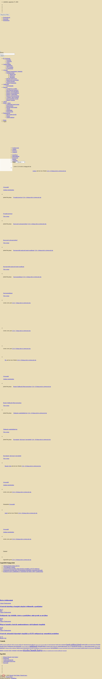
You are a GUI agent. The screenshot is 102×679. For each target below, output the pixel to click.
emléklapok (33, 646)
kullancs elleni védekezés (10, 648)
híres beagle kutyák (90, 646)
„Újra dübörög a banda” (9, 567)
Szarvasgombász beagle (12, 98)
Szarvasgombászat (18, 277)
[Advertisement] (51, 135)
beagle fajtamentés (51, 644)
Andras (34, 171)
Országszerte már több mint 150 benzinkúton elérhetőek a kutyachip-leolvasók (23, 570)
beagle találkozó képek (73, 644)
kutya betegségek (24, 648)
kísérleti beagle (84, 648)
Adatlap (14, 149)
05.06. (1, 627)
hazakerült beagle (77, 646)
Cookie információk (8, 660)
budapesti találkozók (25, 646)
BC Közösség (6, 58)
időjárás (96, 646)
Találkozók (6, 84)
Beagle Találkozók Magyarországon (22, 386)
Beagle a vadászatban (11, 94)
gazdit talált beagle (62, 646)
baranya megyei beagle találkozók (41, 644)
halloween (69, 646)
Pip (5, 360)
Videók (8, 108)
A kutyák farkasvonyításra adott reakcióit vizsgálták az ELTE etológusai (21, 568)
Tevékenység (15, 148)
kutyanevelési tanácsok (45, 648)
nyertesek (14, 650)
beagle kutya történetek (61, 644)
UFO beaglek (9, 67)
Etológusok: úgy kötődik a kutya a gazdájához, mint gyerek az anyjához (24, 615)
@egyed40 (6, 187)
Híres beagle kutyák (11, 114)
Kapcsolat (5, 19)
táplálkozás (45, 650)
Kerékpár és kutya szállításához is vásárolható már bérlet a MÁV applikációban (23, 571)
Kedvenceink (9, 111)
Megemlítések (15, 156)
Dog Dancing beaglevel (12, 90)
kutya (18, 648)
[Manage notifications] (3, 675)
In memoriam (9, 68)
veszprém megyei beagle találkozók (55, 650)
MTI (1, 611)
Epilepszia (12, 75)
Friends (14, 150)
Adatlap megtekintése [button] (8, 190)
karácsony (2, 648)
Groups (14, 152)
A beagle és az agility (11, 88)
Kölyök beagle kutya (11, 78)
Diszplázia (12, 77)
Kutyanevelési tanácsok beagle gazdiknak (23, 250)
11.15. (1, 636)
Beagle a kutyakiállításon (12, 93)
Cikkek (5, 101)
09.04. (1, 618)
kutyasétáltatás (54, 648)
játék (99, 646)
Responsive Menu (5, 14)
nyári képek (20, 650)
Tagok (8, 63)
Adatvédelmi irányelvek (9, 661)
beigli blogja (93, 644)
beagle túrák (84, 644)
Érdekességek (6, 113)
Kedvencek (15, 157)
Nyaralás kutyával (17, 197)
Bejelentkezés (6, 17)
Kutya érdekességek (6, 600)
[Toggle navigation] (0, 51)
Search (1, 52)
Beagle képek (9, 106)
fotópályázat (42, 646)
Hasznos (5, 87)
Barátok (14, 159)
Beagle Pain (13, 74)
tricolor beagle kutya (32, 650)
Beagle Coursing (10, 100)
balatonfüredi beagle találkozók (29, 644)
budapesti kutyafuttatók (14, 646)
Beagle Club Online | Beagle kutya (18, 675)
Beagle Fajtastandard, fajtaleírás (14, 71)
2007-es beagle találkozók (17, 644)
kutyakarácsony (37, 648)
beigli (6, 513)
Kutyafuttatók (9, 85)
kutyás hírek (65, 648)
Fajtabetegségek (10, 73)
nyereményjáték (7, 650)
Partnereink (6, 658)
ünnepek (65, 650)
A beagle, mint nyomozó (12, 97)
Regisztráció (6, 20)
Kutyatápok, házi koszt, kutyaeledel (22, 439)
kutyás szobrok (70, 648)
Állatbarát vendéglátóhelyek (20, 413)
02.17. (1, 609)
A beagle (5, 70)
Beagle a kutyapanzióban (12, 96)
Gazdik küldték (7, 64)
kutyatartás (60, 648)
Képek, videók (7, 103)
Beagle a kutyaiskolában (12, 91)
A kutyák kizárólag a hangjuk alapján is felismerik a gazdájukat (21, 606)
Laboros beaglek (10, 81)
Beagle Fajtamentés (11, 83)
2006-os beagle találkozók (5, 644)
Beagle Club (8, 466)
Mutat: (14, 162)
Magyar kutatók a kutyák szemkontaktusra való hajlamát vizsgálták (22, 624)
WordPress (13, 678)
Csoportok (9, 61)
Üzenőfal (8, 60)
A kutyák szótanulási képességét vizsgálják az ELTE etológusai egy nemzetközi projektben (29, 633)
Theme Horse (9, 676)
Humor (8, 116)
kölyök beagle (91, 648)
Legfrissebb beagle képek (12, 104)
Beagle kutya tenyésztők (12, 80)
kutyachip (31, 648)
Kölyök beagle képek (11, 107)
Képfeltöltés (9, 65)
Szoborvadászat (10, 117)
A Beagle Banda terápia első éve (11, 566)
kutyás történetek (77, 648)
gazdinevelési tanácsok (51, 646)
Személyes (15, 155)
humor (83, 646)
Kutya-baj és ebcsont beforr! (20, 224)
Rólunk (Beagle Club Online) (10, 657)
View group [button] (6, 216)
